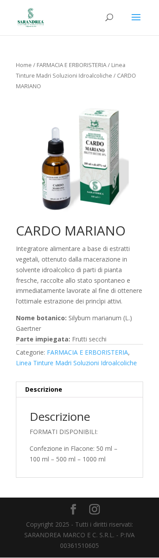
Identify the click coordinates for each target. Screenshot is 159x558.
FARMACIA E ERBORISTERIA (71, 65)
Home (24, 65)
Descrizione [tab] (43, 389)
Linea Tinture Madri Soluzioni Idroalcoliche (76, 363)
